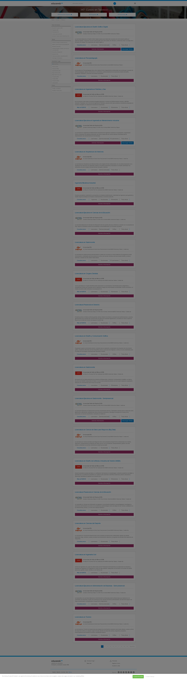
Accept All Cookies (138, 676)
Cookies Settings (150, 676)
